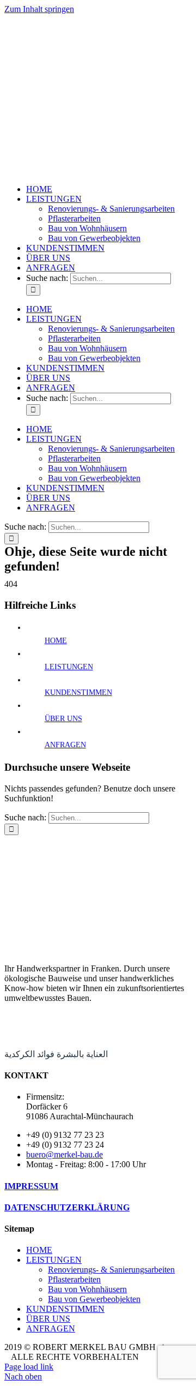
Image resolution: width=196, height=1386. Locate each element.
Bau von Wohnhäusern (87, 1289)
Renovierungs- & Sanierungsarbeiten (111, 1269)
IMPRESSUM (31, 1186)
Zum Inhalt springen (39, 9)
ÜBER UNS (63, 719)
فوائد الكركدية (29, 1054)
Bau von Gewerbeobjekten (94, 1299)
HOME (56, 641)
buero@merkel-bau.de (64, 1154)
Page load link (28, 1366)
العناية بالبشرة (82, 1054)
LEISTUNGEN (69, 667)
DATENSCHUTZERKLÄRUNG (67, 1207)
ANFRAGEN (65, 745)
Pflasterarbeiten (74, 1279)
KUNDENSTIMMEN (78, 692)
